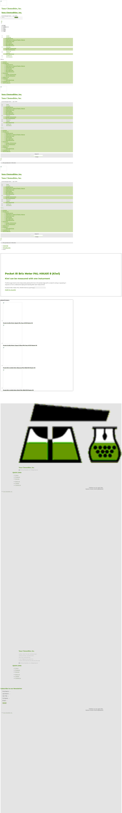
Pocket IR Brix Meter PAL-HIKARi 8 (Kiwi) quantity (19, 287)
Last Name (5, 693)
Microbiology (9, 44)
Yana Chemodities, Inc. (11, 13)
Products (8, 37)
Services (8, 47)
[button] (37, 59)
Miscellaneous (10, 45)
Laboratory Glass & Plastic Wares (15, 40)
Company (5, 698)
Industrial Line (10, 41)
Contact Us (6, 81)
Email (4, 700)
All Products (9, 56)
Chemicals (9, 43)
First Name (5, 691)
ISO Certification (10, 50)
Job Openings (10, 54)
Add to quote (10, 290)
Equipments (9, 38)
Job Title (5, 696)
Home (5, 62)
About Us (6, 77)
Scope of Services (11, 48)
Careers (8, 52)
